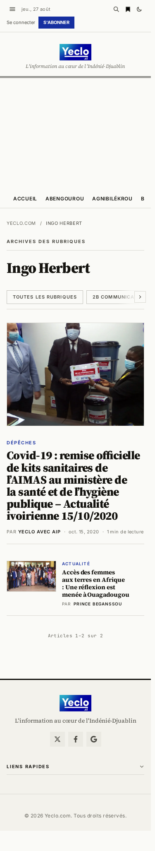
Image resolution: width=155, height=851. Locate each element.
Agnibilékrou (112, 198)
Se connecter (21, 22)
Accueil (25, 198)
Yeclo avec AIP (39, 532)
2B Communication (120, 297)
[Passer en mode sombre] (139, 9)
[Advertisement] (77, 133)
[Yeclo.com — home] (75, 52)
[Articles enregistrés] (128, 9)
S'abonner (56, 22)
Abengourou (64, 198)
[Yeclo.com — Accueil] (75, 703)
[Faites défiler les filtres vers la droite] (140, 297)
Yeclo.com (21, 223)
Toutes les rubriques (45, 297)
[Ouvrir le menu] (12, 9)
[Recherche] (116, 9)
